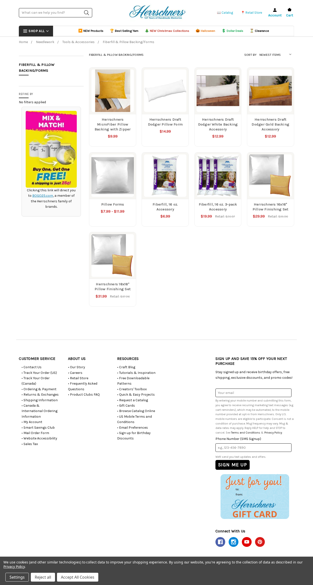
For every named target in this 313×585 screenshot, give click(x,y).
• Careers (75, 373)
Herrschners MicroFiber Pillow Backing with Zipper (113, 124)
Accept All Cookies (77, 577)
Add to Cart (165, 104)
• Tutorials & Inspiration (136, 373)
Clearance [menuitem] (259, 31)
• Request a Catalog (132, 400)
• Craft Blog (126, 367)
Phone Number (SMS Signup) (238, 439)
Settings (17, 577)
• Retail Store (78, 378)
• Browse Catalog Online (136, 411)
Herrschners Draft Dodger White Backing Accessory (218, 124)
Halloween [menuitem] (205, 31)
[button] (254, 496)
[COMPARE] (127, 76)
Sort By (250, 55)
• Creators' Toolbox (132, 389)
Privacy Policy (273, 432)
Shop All (37, 31)
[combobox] (55, 12)
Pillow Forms (112, 204)
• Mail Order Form (35, 433)
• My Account (32, 422)
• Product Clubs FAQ (84, 394)
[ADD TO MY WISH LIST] (127, 84)
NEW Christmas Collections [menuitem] (167, 31)
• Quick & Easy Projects (136, 394)
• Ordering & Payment (39, 389)
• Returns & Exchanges (40, 394)
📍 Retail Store (251, 12)
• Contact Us (32, 367)
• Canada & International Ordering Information (39, 411)
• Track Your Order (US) (39, 373)
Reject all (43, 577)
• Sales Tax (30, 444)
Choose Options (113, 104)
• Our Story (76, 367)
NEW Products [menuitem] (90, 31)
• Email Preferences (132, 427)
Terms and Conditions (245, 432)
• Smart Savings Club (38, 427)
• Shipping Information (40, 400)
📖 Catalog (225, 12)
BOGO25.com (42, 196)
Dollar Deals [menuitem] (232, 31)
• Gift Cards (126, 405)
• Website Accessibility (39, 438)
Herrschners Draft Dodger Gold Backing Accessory (270, 124)
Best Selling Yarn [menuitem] (124, 31)
